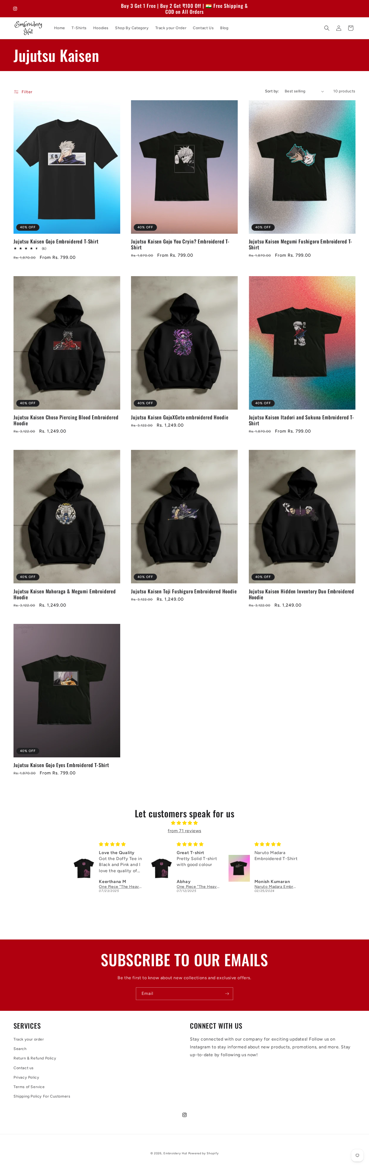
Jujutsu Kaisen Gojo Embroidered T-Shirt (56, 241)
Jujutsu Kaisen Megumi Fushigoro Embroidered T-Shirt (301, 244)
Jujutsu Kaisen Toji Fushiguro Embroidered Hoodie (184, 591)
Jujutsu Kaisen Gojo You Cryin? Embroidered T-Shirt (180, 244)
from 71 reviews (184, 830)
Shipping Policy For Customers (42, 1096)
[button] (327, 28)
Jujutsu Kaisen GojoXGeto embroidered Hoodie (179, 417)
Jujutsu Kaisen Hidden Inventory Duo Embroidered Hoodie (301, 594)
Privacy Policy (26, 1077)
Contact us (24, 1068)
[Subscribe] (227, 993)
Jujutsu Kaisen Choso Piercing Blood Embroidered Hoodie (66, 420)
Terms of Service (29, 1087)
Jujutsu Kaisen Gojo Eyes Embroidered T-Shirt (61, 765)
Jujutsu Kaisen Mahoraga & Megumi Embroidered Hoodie (65, 594)
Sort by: (272, 91)
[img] (184, 823)
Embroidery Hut (175, 1153)
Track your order (29, 1039)
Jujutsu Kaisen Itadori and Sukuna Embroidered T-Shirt (301, 420)
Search (20, 1048)
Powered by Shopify (203, 1153)
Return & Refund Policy (35, 1058)
